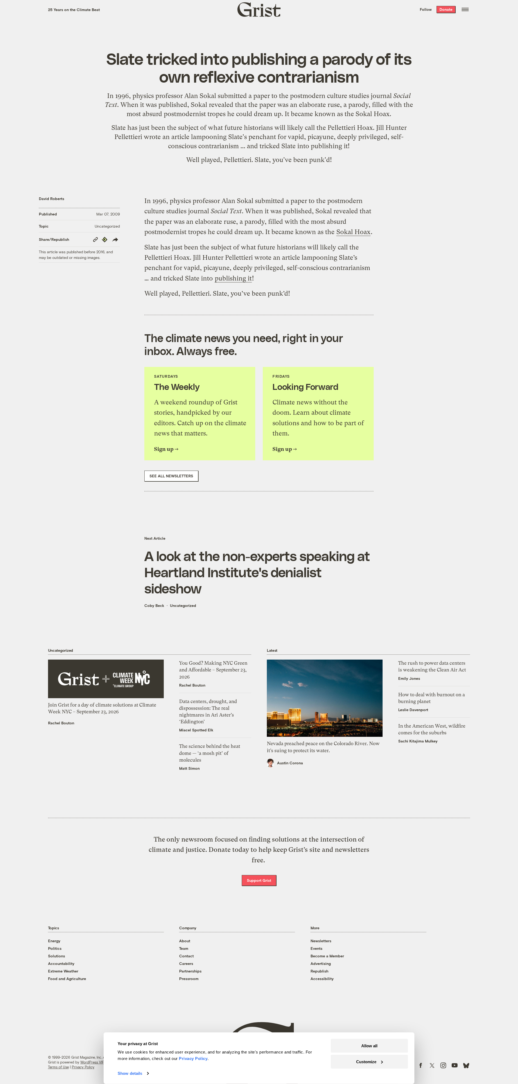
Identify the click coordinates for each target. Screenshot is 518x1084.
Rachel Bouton (61, 723)
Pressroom (189, 978)
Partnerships (190, 971)
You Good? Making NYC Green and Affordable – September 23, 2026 (213, 669)
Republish (319, 971)
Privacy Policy (83, 1067)
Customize (366, 1061)
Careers (186, 963)
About (184, 940)
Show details (130, 1073)
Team (183, 948)
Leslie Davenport (413, 709)
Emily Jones (409, 678)
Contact (186, 956)
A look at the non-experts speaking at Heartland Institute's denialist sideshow (257, 572)
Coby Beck (154, 605)
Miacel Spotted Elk (196, 730)
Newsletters (321, 940)
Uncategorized (107, 226)
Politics (55, 948)
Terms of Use (58, 1067)
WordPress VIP (92, 1062)
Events (316, 948)
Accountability (61, 963)
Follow (426, 9)
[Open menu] (465, 9)
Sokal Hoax (373, 114)
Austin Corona (290, 763)
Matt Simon (189, 768)
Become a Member (327, 956)
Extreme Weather (63, 971)
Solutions (56, 956)
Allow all (369, 1046)
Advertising (321, 963)
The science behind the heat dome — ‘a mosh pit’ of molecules (209, 752)
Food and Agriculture (67, 978)
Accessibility (322, 978)
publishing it (329, 146)
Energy (54, 940)
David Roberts (51, 198)
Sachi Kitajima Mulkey (418, 741)
